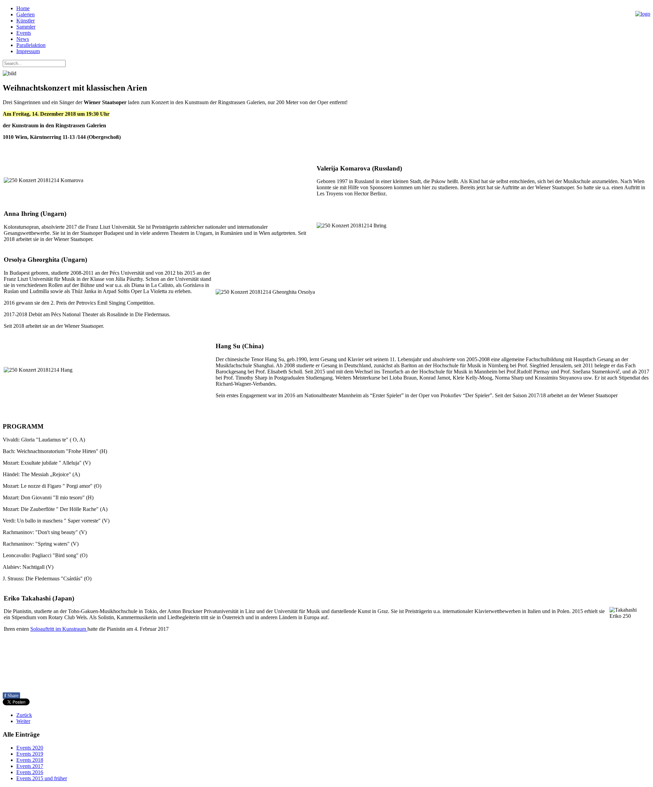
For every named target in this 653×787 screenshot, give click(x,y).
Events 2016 (29, 772)
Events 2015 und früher (41, 778)
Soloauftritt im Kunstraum (58, 629)
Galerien (25, 14)
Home (23, 8)
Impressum (28, 51)
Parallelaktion (31, 45)
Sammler (25, 27)
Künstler (25, 20)
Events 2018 (29, 760)
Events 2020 (29, 748)
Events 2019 (29, 754)
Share (11, 695)
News (22, 39)
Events (23, 33)
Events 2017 (29, 766)
